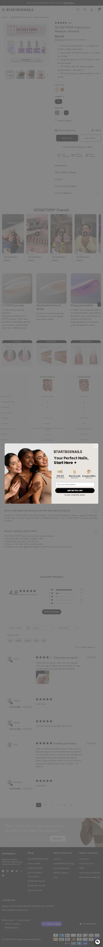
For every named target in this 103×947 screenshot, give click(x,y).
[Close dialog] (96, 445)
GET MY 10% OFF (75, 490)
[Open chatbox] (97, 942)
